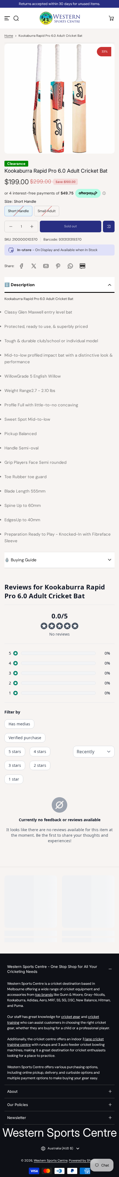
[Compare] (109, 226)
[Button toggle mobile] (7, 18)
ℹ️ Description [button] (19, 285)
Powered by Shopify (83, 1160)
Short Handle (18, 211)
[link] (22, 266)
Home (8, 36)
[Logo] (59, 18)
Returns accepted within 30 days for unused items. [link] (59, 4)
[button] (16, 18)
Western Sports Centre (51, 1160)
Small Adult (47, 211)
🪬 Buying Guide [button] (20, 560)
